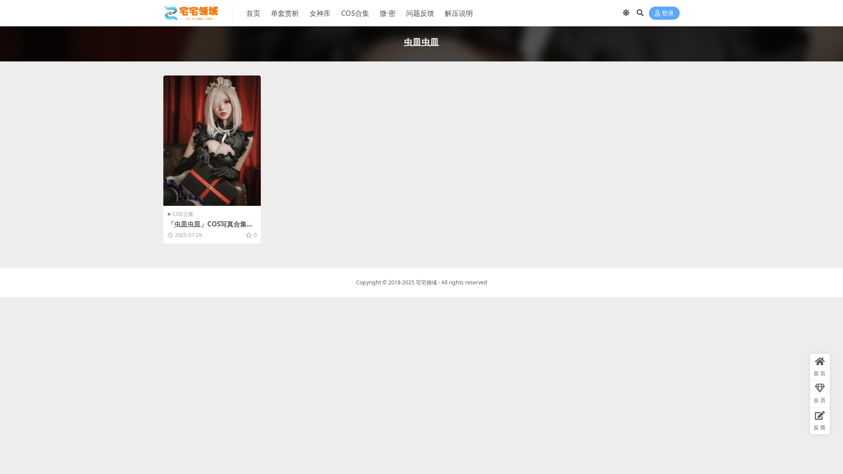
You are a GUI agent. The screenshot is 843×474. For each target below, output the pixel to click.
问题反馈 (420, 13)
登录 (668, 13)
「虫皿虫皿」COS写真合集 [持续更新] (207, 227)
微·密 (388, 13)
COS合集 (355, 13)
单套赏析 (285, 13)
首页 (253, 13)
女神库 (320, 13)
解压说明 (459, 13)
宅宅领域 (426, 282)
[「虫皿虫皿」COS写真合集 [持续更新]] (212, 140)
